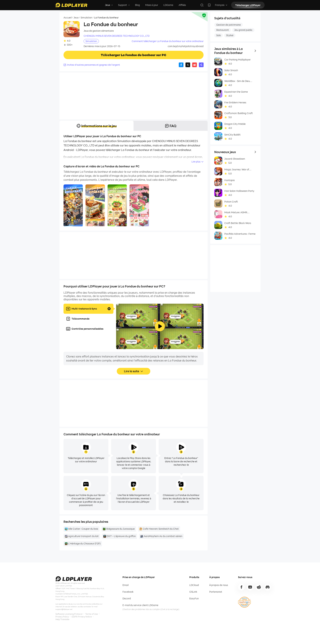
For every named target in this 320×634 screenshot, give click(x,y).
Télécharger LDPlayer (248, 5)
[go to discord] (267, 587)
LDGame (168, 5)
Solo (218, 35)
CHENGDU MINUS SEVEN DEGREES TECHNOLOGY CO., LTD (116, 35)
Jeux (76, 17)
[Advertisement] (133, 96)
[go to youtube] (250, 587)
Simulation (86, 17)
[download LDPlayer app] (209, 5)
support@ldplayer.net (63, 609)
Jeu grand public (243, 29)
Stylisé (229, 35)
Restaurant (222, 29)
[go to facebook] (241, 587)
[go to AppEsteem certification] (244, 602)
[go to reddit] (258, 587)
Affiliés (182, 5)
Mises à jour (151, 5)
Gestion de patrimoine (228, 24)
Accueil (67, 17)
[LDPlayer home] (71, 5)
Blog (137, 5)
